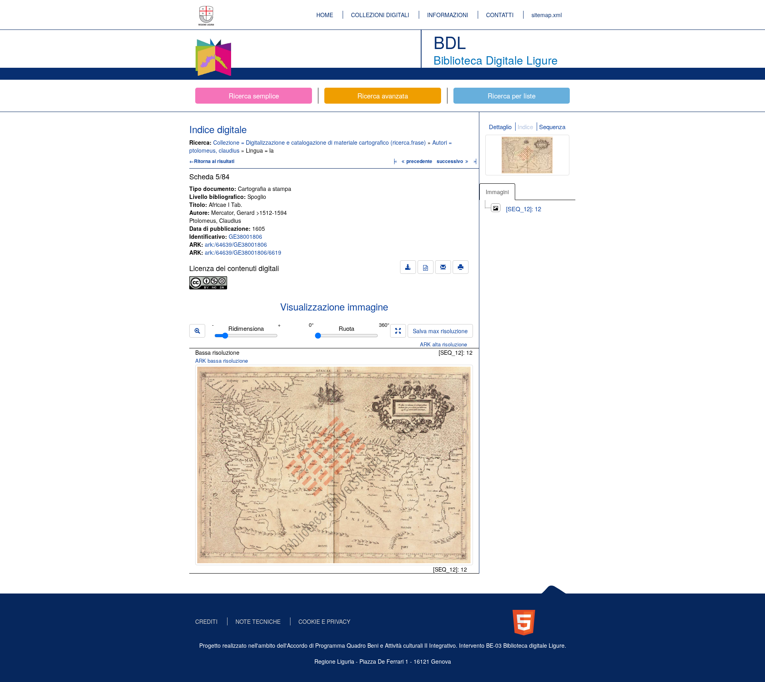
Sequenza (552, 126)
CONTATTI (500, 15)
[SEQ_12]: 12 (523, 208)
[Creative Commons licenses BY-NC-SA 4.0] (208, 282)
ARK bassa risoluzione (221, 360)
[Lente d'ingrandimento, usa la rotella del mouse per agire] (197, 331)
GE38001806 (245, 236)
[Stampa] (461, 267)
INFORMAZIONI (447, 15)
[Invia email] (443, 267)
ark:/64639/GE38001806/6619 (243, 252)
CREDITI (206, 621)
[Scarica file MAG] (426, 267)
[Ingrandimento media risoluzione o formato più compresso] (398, 331)
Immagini (497, 192)
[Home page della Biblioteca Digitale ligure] (213, 40)
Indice (525, 126)
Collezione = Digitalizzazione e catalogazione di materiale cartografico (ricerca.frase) (320, 142)
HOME (324, 15)
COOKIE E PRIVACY (324, 621)
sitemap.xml (547, 15)
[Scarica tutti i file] (408, 267)
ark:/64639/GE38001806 (236, 244)
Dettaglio (500, 126)
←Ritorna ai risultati (211, 161)
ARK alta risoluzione (443, 344)
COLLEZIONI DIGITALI (380, 15)
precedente (419, 161)
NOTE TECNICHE (257, 621)
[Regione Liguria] (206, 10)
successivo (450, 161)
